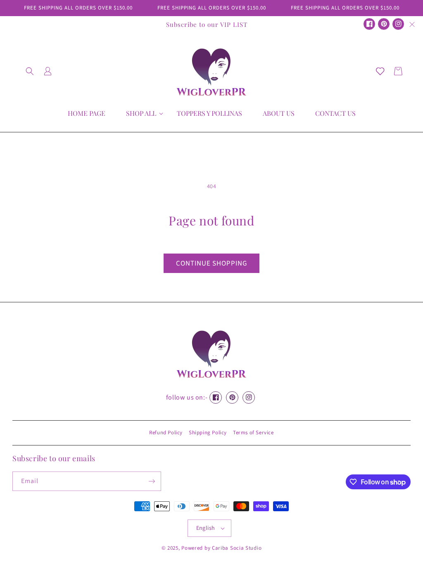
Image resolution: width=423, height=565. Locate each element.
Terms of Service (253, 432)
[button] (30, 71)
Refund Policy (166, 432)
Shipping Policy (208, 432)
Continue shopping (211, 263)
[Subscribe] (152, 481)
